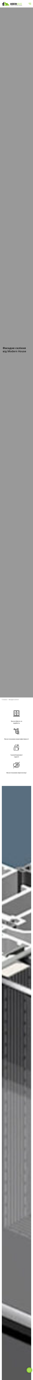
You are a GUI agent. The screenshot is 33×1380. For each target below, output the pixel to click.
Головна (4, 699)
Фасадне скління (14, 699)
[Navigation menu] (30, 4)
